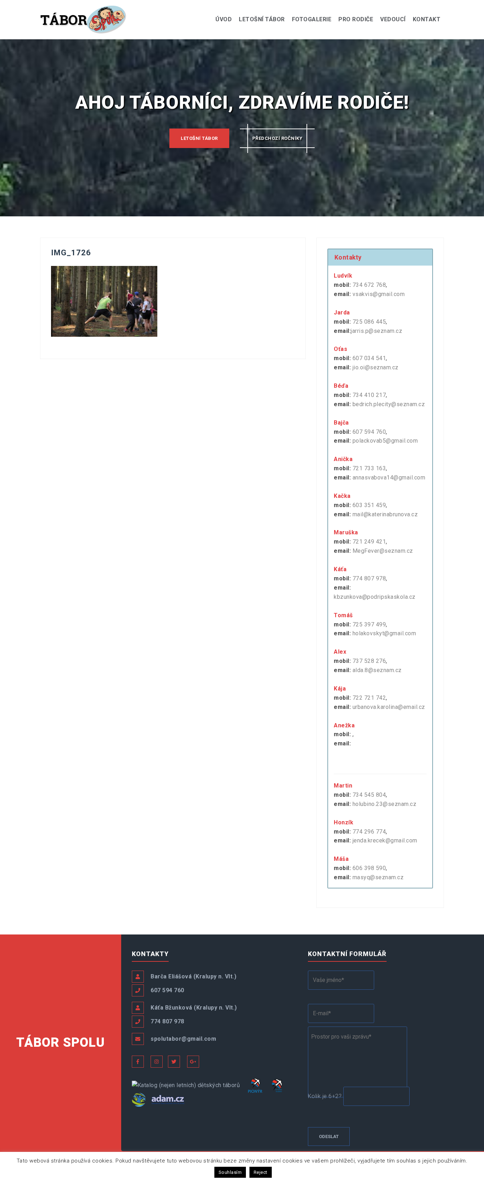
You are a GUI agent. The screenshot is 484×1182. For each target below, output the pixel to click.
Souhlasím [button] (230, 1172)
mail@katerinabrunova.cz (385, 514)
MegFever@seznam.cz (383, 550)
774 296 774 (369, 831)
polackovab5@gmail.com (385, 440)
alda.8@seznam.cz (377, 670)
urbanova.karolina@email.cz (389, 707)
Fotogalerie (312, 19)
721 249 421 (369, 541)
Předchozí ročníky (277, 138)
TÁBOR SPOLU (60, 1042)
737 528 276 (369, 661)
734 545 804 (369, 794)
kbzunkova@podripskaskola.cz (375, 596)
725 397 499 (369, 624)
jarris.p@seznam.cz (376, 331)
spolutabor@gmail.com (183, 1038)
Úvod (223, 19)
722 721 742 (369, 697)
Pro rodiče (355, 19)
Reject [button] (261, 1172)
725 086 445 (369, 321)
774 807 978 (369, 578)
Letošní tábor (262, 19)
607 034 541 (369, 358)
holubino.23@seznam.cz (385, 804)
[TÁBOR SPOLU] (83, 19)
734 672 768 (369, 285)
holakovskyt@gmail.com (384, 633)
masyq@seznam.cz (378, 877)
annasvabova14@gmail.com (389, 477)
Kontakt (427, 19)
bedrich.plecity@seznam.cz (389, 404)
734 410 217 (369, 395)
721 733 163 (369, 468)
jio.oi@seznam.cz (376, 367)
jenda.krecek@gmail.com (385, 840)
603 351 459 (369, 505)
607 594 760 (369, 431)
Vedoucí (393, 19)
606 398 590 (369, 868)
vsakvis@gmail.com (379, 294)
